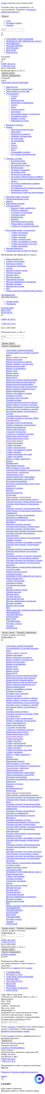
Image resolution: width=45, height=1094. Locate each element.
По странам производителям (23, 154)
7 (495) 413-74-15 (8, 66)
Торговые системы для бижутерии (20, 529)
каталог (29, 968)
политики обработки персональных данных (18, 1030)
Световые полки (18, 215)
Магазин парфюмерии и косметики (21, 282)
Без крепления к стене (20, 165)
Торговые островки (14, 264)
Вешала (9, 127)
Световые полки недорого (17, 416)
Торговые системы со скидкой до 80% (22, 418)
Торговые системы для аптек (18, 524)
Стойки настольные (19, 232)
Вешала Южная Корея (15, 391)
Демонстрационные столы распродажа (22, 407)
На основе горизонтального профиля (27, 177)
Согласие (11, 1027)
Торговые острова (13, 400)
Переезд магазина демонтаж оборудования (24, 291)
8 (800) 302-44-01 (8, 64)
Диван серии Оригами (15, 429)
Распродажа (11, 495)
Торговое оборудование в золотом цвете (23, 470)
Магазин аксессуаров (15, 286)
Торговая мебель (13, 206)
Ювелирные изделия (20, 121)
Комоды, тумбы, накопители (23, 208)
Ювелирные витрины (15, 203)
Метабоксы (11, 522)
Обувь (13, 98)
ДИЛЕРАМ (11, 986)
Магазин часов (12, 275)
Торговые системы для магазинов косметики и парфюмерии (20, 516)
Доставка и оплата (14, 23)
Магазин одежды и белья (16, 270)
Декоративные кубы (14, 475)
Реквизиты (5, 1072)
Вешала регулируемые (15, 366)
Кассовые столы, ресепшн (17, 398)
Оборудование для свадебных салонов (22, 558)
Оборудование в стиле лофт (18, 91)
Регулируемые (17, 138)
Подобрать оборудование (26, 633)
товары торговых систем (16, 572)
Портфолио (11, 304)
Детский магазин (13, 277)
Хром (13, 143)
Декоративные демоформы (22, 224)
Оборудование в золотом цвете (19, 89)
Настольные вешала (14, 441)
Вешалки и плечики (14, 125)
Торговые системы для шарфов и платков (23, 542)
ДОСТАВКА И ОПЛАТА (17, 988)
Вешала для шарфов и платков (19, 393)
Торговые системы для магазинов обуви (23, 508)
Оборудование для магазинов (18, 497)
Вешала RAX (11, 377)
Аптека (14, 105)
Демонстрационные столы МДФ (20, 479)
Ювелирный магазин (15, 279)
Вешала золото (12, 373)
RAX (13, 150)
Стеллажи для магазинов (21, 212)
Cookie (4, 3)
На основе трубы (18, 172)
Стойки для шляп (18, 237)
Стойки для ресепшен (15, 261)
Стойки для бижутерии (21, 239)
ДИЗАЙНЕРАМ (13, 43)
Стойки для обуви (18, 235)
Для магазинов (12, 94)
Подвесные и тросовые (21, 174)
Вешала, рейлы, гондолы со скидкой (21, 405)
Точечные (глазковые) (20, 170)
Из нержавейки (17, 141)
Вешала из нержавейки (16, 368)
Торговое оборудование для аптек (20, 520)
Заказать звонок (8, 73)
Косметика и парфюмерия (22, 103)
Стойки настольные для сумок (24, 244)
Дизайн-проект (12, 301)
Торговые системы (14, 159)
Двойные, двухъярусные (21, 136)
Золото (14, 145)
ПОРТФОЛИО (12, 48)
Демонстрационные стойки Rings (20, 477)
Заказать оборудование (11, 76)
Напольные (16, 132)
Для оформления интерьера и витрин (27, 188)
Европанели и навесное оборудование (27, 192)
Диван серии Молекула (16, 427)
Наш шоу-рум (12, 87)
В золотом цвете (18, 161)
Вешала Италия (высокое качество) (21, 382)
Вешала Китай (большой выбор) (20, 384)
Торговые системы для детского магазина (24, 556)
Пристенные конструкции (22, 129)
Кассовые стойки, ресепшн (17, 197)
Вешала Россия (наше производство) (21, 386)
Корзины (15, 219)
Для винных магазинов (16, 266)
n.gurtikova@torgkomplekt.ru (12, 1048)
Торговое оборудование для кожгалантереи (24, 531)
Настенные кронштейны (16, 481)
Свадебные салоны (19, 116)
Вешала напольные (14, 359)
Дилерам (10, 25)
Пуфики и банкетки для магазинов (21, 425)
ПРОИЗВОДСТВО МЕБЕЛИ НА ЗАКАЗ (23, 41)
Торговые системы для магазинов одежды (24, 502)
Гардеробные (16, 186)
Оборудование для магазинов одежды (22, 499)
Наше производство (14, 259)
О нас (8, 21)
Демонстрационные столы (17, 199)
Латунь (14, 147)
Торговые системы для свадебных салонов (24, 560)
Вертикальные (17, 168)
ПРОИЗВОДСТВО (14, 974)
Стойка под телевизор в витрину (25, 226)
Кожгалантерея (17, 100)
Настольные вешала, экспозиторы (25, 114)
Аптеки (9, 268)
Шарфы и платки (18, 118)
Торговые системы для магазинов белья (23, 549)
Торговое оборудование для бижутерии (23, 526)
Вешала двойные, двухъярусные (19, 364)
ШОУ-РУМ (11, 50)
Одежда (14, 96)
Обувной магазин (13, 273)
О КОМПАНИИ (13, 621)
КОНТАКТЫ (11, 52)
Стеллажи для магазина (16, 432)
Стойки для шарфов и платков (24, 242)
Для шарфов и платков (20, 152)
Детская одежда (17, 109)
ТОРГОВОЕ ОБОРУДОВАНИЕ (19, 39)
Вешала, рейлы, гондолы (16, 357)
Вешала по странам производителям (21, 380)
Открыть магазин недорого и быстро (22, 251)
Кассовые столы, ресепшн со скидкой (22, 409)
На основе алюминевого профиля (25, 183)
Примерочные (17, 217)
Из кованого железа (19, 190)
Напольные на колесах (20, 134)
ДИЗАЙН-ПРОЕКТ (14, 46)
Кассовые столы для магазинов (19, 423)
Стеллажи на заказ (14, 574)
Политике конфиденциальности (18, 11)
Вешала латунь (12, 375)
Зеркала (9, 201)
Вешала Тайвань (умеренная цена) (20, 389)
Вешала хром (11, 371)
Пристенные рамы (19, 163)
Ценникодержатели (14, 248)
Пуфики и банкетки (19, 210)
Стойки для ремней (19, 246)
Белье (13, 107)
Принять (5, 16)
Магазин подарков (14, 284)
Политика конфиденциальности (24, 1072)
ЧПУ (8, 288)
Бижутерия (15, 112)
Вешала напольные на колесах (19, 362)
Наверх (4, 1076)
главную (16, 968)
